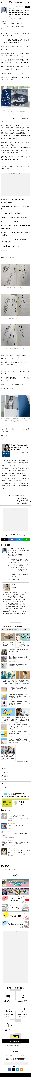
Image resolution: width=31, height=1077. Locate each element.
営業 (13, 26)
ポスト (28, 6)
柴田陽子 (14, 584)
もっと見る (15, 860)
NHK (3, 28)
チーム (3, 26)
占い (20, 869)
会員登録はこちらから (16, 1041)
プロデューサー (11, 21)
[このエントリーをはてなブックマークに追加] (17, 1070)
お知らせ (6, 787)
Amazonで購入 (20, 452)
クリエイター (21, 21)
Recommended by (20, 761)
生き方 (5, 768)
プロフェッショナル (20, 26)
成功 (8, 26)
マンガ (6, 783)
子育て (23, 23)
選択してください (21, 579)
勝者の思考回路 (12, 8)
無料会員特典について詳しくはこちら (16, 1045)
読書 (5, 779)
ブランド (4, 21)
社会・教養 (7, 776)
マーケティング (5, 23)
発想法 (18, 23)
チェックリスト (12, 869)
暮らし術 (6, 772)
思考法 (12, 23)
